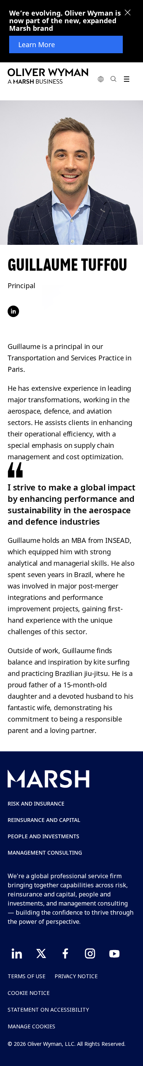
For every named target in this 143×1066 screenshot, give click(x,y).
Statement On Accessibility (48, 1009)
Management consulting (45, 852)
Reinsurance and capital (44, 819)
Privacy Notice (76, 976)
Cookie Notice (29, 992)
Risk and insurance (36, 803)
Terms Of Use (26, 976)
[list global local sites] (100, 79)
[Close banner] (127, 13)
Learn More (36, 44)
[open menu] (126, 79)
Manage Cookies (31, 1026)
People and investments (43, 836)
